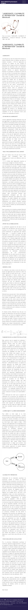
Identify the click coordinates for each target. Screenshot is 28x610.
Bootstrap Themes (21, 606)
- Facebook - (13, 603)
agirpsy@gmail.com (4, 603)
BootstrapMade (3, 607)
